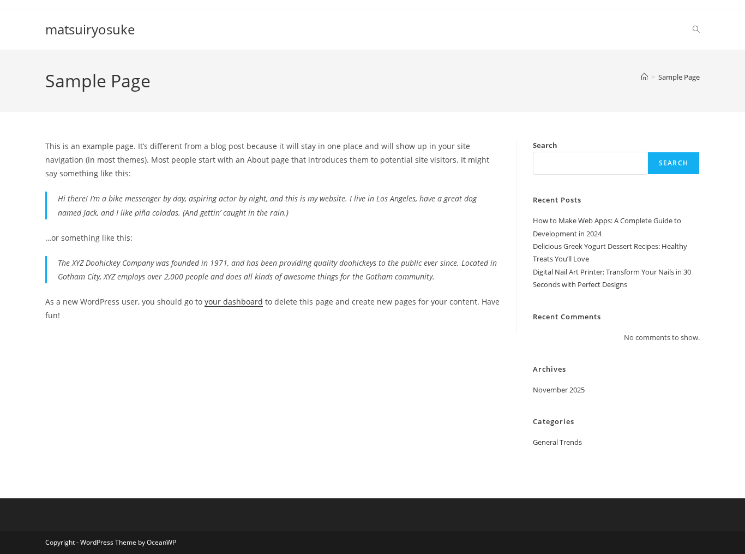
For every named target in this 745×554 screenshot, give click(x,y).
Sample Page (679, 77)
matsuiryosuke (90, 29)
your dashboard (234, 301)
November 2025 (559, 390)
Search (545, 145)
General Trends (557, 442)
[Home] (644, 77)
